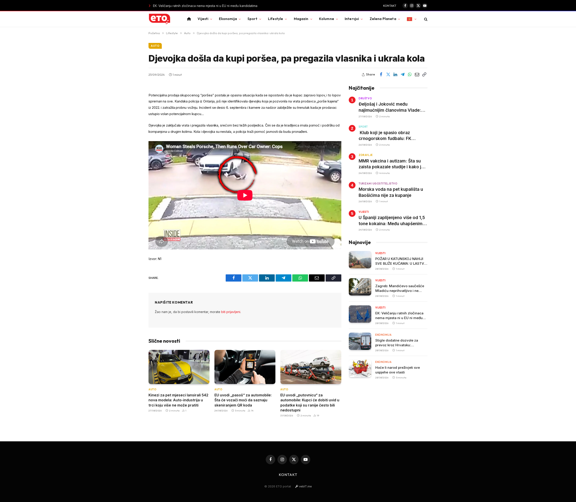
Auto (155, 45)
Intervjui (352, 19)
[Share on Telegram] (402, 74)
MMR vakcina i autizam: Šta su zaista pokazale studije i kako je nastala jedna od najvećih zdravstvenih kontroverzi (391, 164)
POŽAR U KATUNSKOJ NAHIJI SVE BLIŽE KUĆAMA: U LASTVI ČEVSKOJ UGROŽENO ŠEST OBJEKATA (400, 261)
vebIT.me (305, 486)
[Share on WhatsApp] (409, 74)
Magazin (301, 19)
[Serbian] (411, 19)
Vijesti (203, 19)
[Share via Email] (417, 74)
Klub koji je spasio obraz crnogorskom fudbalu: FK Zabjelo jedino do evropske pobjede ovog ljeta (387, 136)
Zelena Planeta (383, 19)
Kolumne (326, 19)
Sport (252, 19)
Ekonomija (228, 19)
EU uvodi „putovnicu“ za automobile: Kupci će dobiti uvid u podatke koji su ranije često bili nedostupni (309, 402)
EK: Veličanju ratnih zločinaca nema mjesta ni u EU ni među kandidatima (194, 6)
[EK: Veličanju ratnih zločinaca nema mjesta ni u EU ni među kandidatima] (360, 314)
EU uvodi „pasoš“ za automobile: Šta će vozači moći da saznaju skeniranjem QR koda (243, 400)
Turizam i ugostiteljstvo (378, 183)
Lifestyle (275, 19)
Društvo (365, 98)
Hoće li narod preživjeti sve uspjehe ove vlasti (397, 369)
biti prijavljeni (230, 312)
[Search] (425, 19)
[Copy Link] (424, 74)
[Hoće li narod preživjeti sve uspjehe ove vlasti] (360, 368)
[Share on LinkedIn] (395, 74)
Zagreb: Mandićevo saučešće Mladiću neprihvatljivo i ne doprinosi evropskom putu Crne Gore (401, 288)
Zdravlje (366, 155)
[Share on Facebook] (381, 74)
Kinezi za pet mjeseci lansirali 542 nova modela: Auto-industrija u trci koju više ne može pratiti (178, 400)
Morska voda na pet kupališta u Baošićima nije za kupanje (391, 192)
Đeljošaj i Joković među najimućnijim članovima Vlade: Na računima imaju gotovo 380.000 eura (390, 107)
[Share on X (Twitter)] (388, 74)
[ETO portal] (159, 19)
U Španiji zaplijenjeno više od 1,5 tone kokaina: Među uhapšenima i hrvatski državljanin (393, 221)
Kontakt (389, 5)
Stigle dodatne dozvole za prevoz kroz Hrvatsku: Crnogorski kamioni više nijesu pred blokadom (400, 342)
